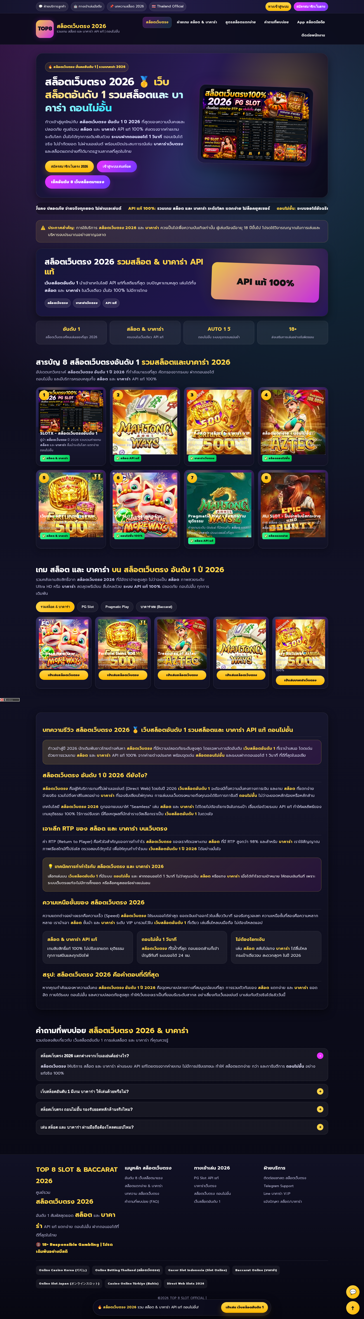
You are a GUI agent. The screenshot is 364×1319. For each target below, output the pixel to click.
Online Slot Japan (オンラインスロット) (69, 1283)
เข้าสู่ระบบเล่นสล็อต (117, 166)
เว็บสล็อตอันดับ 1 (207, 1201)
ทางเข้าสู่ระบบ (278, 6)
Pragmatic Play (117, 607)
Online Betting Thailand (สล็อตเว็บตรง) (127, 1270)
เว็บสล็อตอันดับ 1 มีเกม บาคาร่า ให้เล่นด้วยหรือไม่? (181, 1091)
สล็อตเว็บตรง (157, 22)
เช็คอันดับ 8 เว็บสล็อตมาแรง (77, 182)
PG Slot (88, 607)
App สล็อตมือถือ (311, 22)
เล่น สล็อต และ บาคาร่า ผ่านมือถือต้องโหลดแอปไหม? (181, 1127)
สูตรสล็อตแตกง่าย (240, 22)
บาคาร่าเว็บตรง (205, 1186)
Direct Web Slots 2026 (185, 1283)
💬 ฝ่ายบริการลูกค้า (52, 6)
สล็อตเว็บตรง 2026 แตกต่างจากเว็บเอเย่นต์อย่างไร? (181, 1055)
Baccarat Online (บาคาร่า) (256, 1270)
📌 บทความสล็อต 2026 (127, 6)
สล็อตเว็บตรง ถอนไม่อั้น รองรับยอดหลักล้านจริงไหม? (181, 1109)
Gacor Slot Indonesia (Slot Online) (197, 1270)
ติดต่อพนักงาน (313, 35)
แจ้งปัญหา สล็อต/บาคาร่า (283, 1201)
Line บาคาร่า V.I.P (277, 1193)
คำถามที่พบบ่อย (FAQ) (142, 1201)
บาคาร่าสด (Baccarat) (156, 607)
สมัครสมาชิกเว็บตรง (310, 6)
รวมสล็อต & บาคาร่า (55, 607)
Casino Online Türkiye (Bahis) (133, 1283)
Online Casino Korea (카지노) (63, 1270)
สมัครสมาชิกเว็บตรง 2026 (69, 166)
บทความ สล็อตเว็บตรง (142, 1193)
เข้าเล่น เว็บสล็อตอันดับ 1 (244, 1307)
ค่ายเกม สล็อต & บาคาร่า (197, 22)
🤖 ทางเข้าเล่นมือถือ (88, 6)
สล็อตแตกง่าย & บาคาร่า (143, 1186)
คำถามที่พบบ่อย (276, 22)
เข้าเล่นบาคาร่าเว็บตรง (300, 680)
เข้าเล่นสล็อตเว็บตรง (63, 675)
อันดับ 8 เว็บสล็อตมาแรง (144, 1178)
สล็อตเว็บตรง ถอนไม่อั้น (212, 1193)
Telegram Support (279, 1186)
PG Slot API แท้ (206, 1178)
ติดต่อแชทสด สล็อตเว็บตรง (285, 1178)
